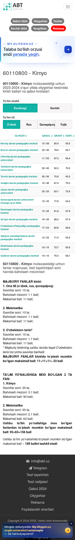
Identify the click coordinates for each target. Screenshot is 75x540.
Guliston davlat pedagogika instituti (20, 255)
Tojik (63, 124)
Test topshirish (38, 474)
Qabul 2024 (38, 488)
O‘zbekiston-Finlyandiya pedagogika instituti (20, 227)
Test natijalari (38, 481)
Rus (29, 124)
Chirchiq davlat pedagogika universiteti (15, 158)
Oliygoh (20, 135)
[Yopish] (71, 523)
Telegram (40, 467)
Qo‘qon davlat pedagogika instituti (19, 219)
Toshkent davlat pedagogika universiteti (16, 168)
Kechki (54, 108)
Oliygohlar (37, 495)
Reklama (37, 502)
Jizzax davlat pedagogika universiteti (14, 191)
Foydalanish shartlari (38, 509)
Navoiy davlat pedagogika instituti (19, 143)
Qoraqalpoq (47, 124)
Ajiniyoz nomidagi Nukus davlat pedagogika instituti (18, 237)
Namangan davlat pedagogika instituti (17, 211)
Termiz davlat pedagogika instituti (19, 176)
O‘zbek (11, 124)
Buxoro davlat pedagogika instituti (19, 150)
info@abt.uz (40, 460)
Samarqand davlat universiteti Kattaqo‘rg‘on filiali (17, 201)
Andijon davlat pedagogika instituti (19, 183)
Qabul (46, 135)
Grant (58, 135)
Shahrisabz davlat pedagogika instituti (17, 247)
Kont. (69, 135)
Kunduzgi (20, 108)
